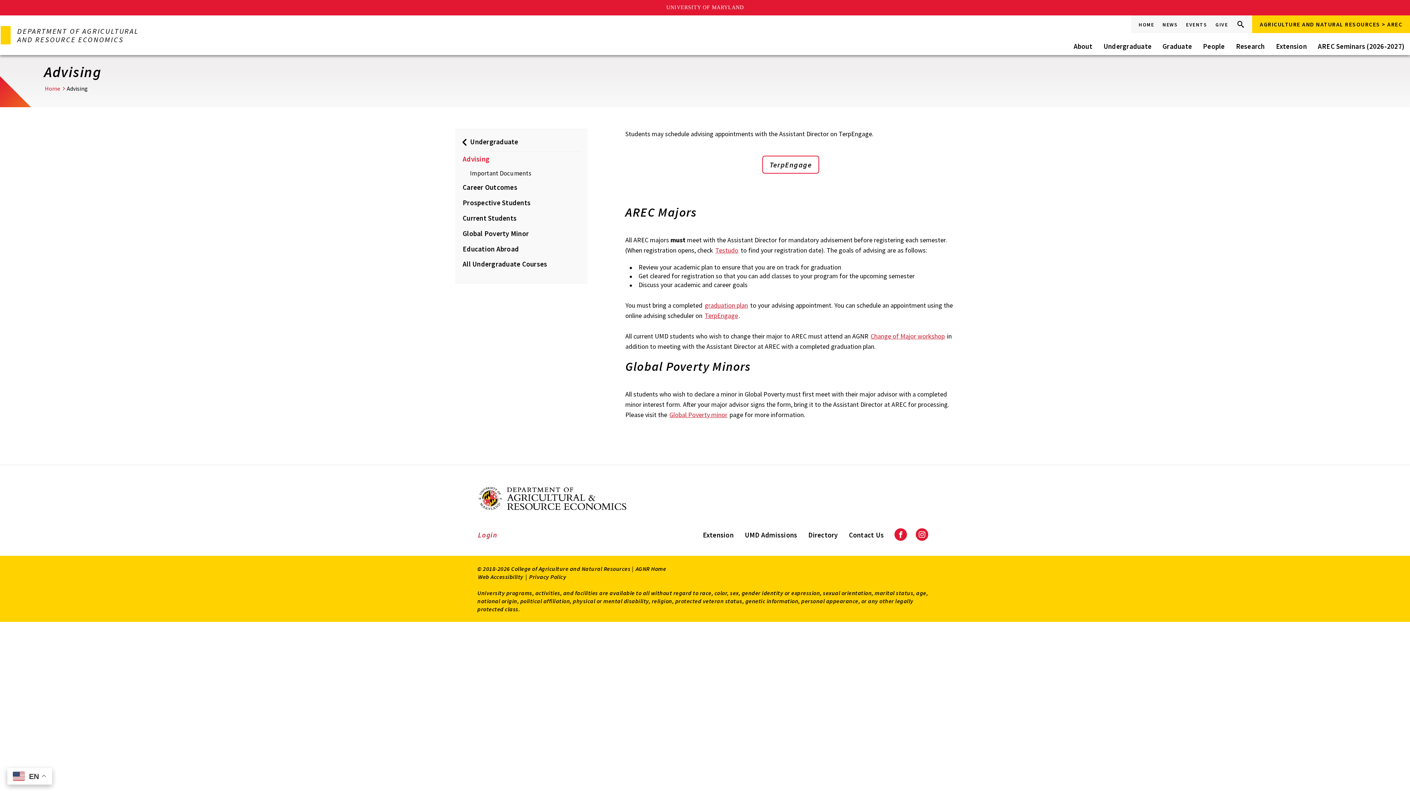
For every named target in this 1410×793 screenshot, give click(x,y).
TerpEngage (791, 164)
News (1170, 24)
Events (1196, 24)
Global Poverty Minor (496, 233)
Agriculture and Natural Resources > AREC (1331, 24)
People (1214, 46)
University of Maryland (705, 7)
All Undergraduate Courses (505, 264)
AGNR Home (651, 568)
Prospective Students (497, 202)
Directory (823, 535)
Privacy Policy (547, 576)
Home (1146, 24)
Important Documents (500, 173)
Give (1221, 24)
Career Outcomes (490, 187)
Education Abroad (491, 249)
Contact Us (866, 535)
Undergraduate (1127, 46)
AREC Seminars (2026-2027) (1361, 46)
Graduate (1177, 46)
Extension (1291, 46)
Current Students (490, 218)
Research (1250, 46)
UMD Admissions (771, 535)
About (1083, 46)
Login (488, 535)
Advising (476, 159)
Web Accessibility (501, 576)
